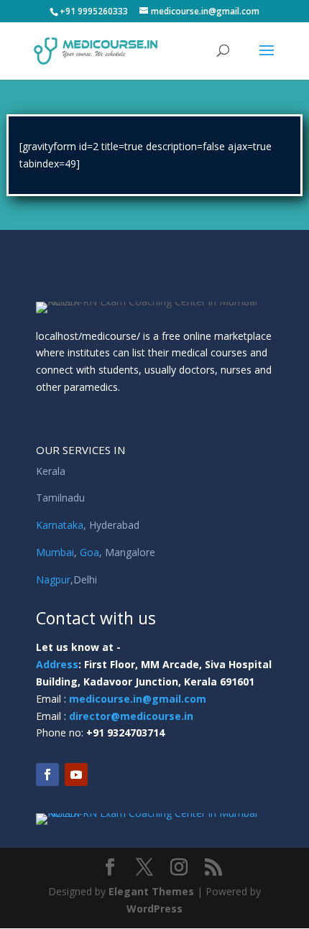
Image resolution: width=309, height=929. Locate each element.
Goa (89, 552)
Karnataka (59, 525)
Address (57, 664)
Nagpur (53, 579)
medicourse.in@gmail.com (137, 699)
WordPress (154, 908)
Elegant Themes (151, 891)
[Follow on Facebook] (47, 774)
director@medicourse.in (131, 716)
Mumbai (55, 552)
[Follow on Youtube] (76, 774)
